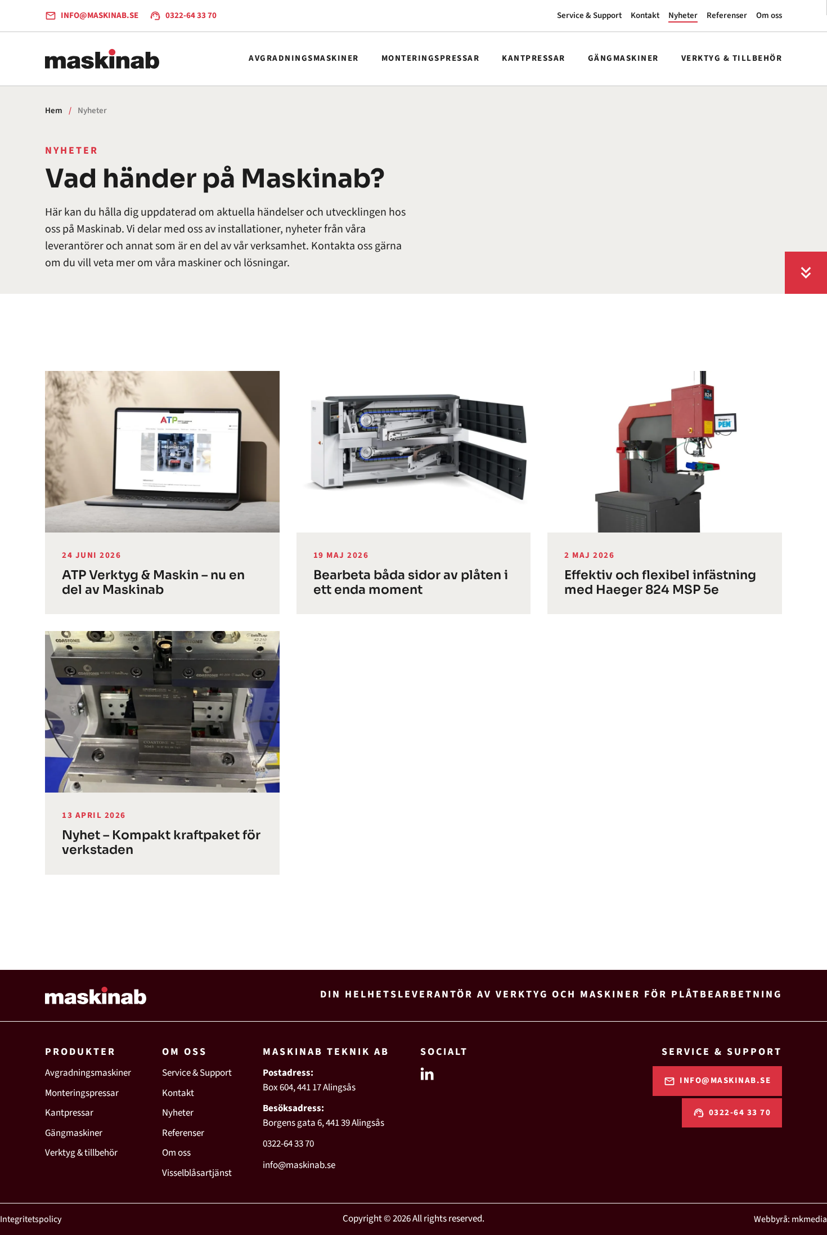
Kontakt (645, 15)
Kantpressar (533, 58)
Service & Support (589, 15)
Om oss (769, 15)
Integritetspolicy (30, 1219)
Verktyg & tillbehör (732, 58)
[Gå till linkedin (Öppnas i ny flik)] (427, 1073)
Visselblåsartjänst (197, 1173)
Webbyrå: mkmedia (790, 1219)
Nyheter (683, 15)
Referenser (727, 15)
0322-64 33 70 (288, 1144)
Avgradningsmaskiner (304, 58)
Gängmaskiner (623, 58)
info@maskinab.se (299, 1165)
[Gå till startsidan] (102, 59)
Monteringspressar (430, 58)
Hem (53, 111)
